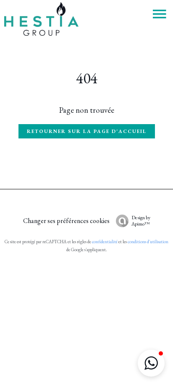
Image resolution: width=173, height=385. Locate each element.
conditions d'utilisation (148, 241)
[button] (151, 363)
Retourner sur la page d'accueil (87, 131)
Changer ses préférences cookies (66, 220)
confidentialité (105, 241)
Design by (140, 220)
